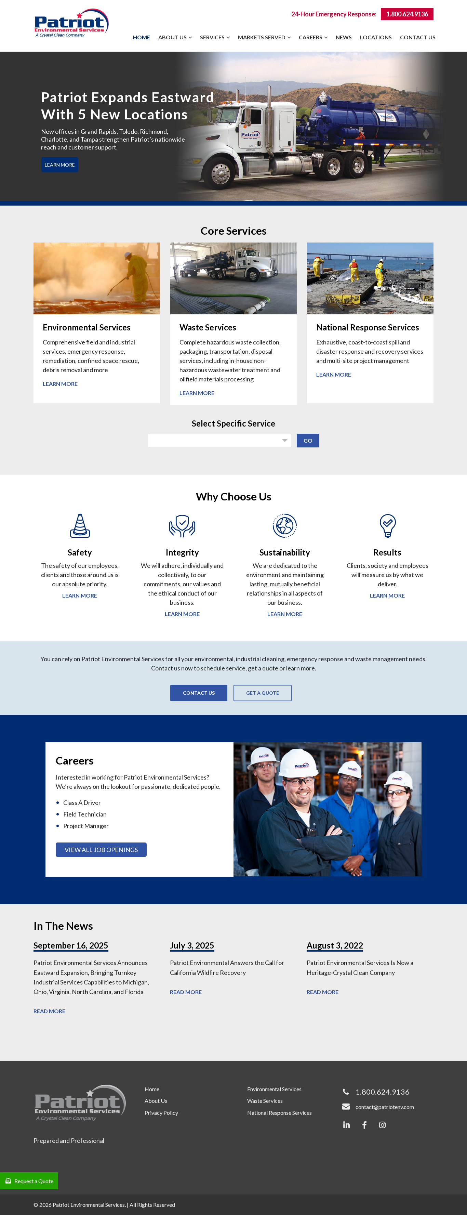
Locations (376, 37)
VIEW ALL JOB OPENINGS (101, 849)
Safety (80, 552)
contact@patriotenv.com (385, 1106)
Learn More (60, 383)
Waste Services (207, 327)
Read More (49, 1011)
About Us (156, 1100)
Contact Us (418, 37)
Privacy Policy (161, 1112)
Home (141, 37)
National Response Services (367, 327)
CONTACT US (199, 693)
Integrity (182, 552)
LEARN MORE (60, 165)
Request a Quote (33, 1181)
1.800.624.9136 (407, 14)
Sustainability (284, 552)
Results (387, 552)
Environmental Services (87, 327)
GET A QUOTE (262, 693)
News (344, 37)
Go (308, 440)
